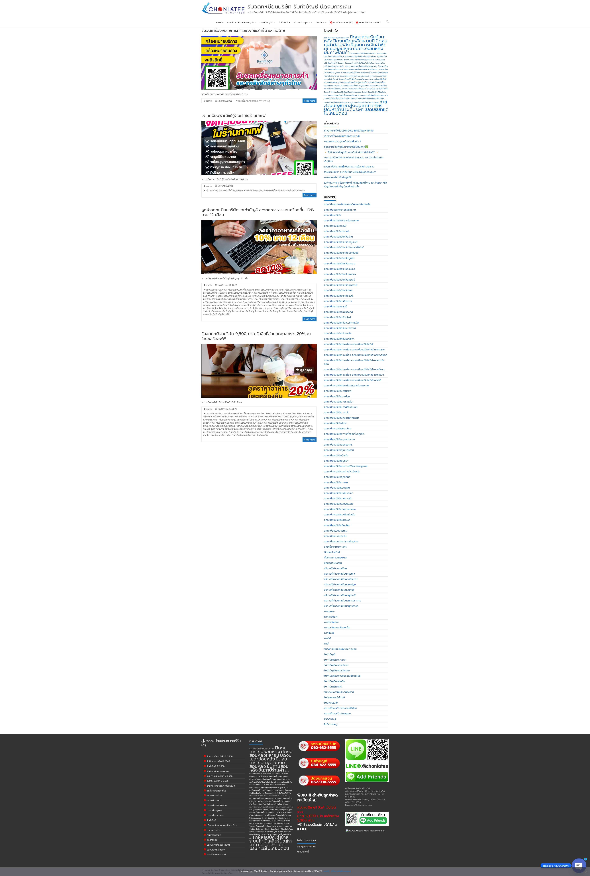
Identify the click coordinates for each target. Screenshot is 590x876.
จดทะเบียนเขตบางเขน (277, 305)
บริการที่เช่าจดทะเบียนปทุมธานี (340, 595)
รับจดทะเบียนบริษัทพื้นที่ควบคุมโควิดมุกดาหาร (265, 812)
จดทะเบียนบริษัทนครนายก (270, 296)
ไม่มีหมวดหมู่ (330, 724)
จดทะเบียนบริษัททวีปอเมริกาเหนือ (341, 323)
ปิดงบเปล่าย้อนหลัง (270, 757)
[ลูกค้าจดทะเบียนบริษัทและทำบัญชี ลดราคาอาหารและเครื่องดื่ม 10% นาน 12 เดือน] (259, 222)
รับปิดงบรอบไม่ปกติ (334, 697)
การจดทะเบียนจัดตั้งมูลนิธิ (337, 177)
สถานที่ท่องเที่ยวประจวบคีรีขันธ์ (340, 708)
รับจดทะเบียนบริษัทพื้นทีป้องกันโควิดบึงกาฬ (359, 60)
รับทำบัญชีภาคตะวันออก (257, 311)
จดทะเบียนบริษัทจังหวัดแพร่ (338, 296)
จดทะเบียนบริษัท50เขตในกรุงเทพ (268, 190)
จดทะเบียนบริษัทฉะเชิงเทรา (299, 413)
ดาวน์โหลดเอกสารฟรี (216, 854)
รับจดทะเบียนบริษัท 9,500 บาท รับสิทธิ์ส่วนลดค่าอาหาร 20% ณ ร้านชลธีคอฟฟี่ (256, 336)
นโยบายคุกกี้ (303, 851)
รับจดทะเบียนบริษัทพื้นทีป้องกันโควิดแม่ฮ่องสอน (361, 69)
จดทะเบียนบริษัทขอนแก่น (267, 289)
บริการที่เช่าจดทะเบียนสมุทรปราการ (342, 601)
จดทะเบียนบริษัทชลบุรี (335, 306)
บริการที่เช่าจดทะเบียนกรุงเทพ (339, 574)
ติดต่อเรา (320, 22)
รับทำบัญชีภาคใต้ (221, 314)
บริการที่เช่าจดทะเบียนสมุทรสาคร (341, 606)
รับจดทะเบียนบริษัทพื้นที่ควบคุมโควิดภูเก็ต (352, 82)
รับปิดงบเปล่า (331, 703)
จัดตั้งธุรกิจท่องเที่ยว (216, 790)
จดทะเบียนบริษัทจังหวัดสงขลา (340, 274)
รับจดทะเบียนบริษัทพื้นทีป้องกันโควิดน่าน (270, 779)
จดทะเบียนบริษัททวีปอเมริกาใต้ (340, 328)
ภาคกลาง (302, 429)
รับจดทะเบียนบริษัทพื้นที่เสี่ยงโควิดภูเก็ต (365, 98)
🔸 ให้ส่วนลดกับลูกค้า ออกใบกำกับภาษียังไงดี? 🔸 (351, 152)
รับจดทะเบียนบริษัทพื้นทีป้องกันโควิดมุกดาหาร (361, 66)
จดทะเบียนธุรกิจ (266, 22)
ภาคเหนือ (329, 633)
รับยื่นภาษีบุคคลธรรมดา (218, 771)
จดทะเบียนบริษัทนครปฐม (296, 296)
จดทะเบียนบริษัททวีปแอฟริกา (339, 339)
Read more (309, 100)
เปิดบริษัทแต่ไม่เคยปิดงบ (269, 846)
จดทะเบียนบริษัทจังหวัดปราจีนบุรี (341, 253)
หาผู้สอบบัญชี (266, 837)
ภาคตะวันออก (331, 622)
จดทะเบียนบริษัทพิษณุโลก (337, 428)
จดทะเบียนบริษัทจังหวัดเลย (338, 290)
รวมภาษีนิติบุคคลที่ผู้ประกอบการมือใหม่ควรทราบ (349, 167)
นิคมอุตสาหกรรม (333, 563)
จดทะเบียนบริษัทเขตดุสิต (222, 422)
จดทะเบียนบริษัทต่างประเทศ (338, 312)
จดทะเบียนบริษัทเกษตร (336, 482)
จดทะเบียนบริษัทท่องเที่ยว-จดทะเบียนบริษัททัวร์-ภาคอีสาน (354, 369)
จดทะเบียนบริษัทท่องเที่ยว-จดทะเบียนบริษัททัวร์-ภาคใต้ (352, 380)
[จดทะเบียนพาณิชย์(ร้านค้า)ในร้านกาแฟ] (259, 122)
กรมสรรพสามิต (214, 835)
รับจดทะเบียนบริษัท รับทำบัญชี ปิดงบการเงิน (299, 6)
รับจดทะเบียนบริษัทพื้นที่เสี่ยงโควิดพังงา (279, 829)
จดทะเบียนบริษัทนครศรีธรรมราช (340, 407)
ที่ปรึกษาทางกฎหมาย (262, 308)
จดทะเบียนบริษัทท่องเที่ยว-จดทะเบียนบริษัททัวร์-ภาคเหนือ (354, 375)
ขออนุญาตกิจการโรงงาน (218, 845)
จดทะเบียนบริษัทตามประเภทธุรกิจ (240, 22)
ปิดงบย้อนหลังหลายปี (354, 40)
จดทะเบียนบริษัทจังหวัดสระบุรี (293, 289)
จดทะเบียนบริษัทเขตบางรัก (257, 302)
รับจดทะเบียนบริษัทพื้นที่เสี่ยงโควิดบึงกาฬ (342, 95)
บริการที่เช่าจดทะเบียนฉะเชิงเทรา (341, 579)
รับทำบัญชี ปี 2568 (216, 766)
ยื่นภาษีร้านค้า (337, 52)
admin (209, 100)
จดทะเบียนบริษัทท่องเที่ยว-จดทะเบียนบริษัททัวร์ (250, 292)
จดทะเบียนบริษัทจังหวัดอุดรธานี (340, 285)
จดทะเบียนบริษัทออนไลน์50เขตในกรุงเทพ (346, 466)
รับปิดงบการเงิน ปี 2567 (218, 761)
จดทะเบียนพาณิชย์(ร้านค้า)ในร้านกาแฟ (233, 116)
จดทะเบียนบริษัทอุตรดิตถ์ (337, 477)
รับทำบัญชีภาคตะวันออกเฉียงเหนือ (286, 311)
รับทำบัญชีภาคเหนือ (240, 435)
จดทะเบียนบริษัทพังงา (335, 423)
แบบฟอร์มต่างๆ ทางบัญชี (370, 22)
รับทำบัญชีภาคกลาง (212, 311)
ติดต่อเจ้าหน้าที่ (332, 552)
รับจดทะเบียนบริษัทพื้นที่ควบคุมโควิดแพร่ (355, 85)
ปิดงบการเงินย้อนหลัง (268, 749)
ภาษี (326, 644)
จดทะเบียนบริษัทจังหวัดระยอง (339, 269)
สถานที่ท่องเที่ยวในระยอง (337, 713)
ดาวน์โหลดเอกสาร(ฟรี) (342, 22)
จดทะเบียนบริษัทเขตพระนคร (284, 302)
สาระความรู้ (264, 100)
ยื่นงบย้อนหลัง (338, 48)
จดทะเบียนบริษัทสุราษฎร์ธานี (339, 450)
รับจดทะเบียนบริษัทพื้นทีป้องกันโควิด (363, 53)
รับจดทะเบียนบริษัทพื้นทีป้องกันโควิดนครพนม (360, 56)
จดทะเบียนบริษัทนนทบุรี (224, 419)
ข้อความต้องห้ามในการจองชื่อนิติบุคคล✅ (346, 147)
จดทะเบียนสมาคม (215, 815)
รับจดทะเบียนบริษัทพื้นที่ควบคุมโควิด (271, 796)
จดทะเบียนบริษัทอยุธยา (291, 299)
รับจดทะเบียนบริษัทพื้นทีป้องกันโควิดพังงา (360, 63)
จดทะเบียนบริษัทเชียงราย (228, 305)
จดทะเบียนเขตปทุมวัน (299, 305)
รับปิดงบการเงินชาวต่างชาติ (339, 692)
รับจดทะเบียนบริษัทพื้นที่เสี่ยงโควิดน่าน (277, 823)
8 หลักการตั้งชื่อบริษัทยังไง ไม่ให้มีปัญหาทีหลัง (349, 131)
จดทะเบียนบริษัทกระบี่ (335, 226)
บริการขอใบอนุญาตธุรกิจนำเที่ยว (222, 825)
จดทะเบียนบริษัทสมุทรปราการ (238, 299)
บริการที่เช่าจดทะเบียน (335, 568)
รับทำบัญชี (283, 22)
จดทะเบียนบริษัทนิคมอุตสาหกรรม (341, 418)
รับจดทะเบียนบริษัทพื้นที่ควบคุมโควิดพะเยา (354, 79)
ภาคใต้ (327, 638)
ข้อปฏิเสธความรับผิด (306, 846)
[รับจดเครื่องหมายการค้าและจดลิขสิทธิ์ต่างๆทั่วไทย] (259, 37)
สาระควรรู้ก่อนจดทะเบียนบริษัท (221, 786)
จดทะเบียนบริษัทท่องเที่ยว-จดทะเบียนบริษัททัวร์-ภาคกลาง (230, 416)
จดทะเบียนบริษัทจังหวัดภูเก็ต (339, 258)
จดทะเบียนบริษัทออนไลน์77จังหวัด (342, 471)
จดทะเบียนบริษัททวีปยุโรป (337, 317)
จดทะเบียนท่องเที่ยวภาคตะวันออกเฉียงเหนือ (347, 204)
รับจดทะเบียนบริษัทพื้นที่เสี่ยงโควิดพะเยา (372, 95)
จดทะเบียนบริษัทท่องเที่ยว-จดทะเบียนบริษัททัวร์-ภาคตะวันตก (355, 355)
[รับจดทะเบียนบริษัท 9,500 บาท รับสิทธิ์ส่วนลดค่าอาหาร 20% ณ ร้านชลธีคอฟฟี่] (259, 345)
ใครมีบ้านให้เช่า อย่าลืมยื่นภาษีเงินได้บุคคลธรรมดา (350, 172)
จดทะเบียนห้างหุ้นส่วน (217, 805)
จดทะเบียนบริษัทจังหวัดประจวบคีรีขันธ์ (344, 247)
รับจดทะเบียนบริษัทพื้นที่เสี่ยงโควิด (354, 89)
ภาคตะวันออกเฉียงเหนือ (337, 627)
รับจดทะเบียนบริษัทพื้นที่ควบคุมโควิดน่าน (354, 76)
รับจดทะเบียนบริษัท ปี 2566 (220, 776)
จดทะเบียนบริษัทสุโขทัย (336, 455)
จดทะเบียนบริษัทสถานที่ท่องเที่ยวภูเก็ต (344, 434)
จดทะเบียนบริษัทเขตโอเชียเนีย (339, 515)
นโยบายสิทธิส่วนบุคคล (341, 871)
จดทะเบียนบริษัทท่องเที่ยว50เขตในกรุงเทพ (237, 296)
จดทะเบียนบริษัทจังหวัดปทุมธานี (270, 413)
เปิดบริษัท (354, 109)
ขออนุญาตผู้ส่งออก (216, 849)
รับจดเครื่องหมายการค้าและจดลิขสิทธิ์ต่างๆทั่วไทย (243, 30)
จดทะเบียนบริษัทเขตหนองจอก (226, 425)
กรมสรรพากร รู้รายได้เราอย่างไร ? (342, 141)
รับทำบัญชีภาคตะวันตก (234, 311)
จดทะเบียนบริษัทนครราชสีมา (338, 402)
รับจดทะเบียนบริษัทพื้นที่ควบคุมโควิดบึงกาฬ (268, 804)
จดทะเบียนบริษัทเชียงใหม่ (253, 305)
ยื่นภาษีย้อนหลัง (368, 48)
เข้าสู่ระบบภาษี (356, 105)
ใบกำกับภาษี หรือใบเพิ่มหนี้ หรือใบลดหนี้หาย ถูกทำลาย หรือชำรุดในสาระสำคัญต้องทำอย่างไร (355, 184)
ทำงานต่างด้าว (213, 830)
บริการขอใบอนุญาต (302, 22)
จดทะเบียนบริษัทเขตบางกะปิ (230, 302)
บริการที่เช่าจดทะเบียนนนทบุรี (339, 590)
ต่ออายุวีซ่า (212, 840)
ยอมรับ (326, 871)
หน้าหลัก (219, 22)
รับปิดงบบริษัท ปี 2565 (217, 781)
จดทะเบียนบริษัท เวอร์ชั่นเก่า (221, 743)
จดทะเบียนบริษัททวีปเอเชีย (338, 333)
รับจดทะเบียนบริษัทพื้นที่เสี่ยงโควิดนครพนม (346, 92)
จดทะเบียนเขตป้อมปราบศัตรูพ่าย (240, 429)
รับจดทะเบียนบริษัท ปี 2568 (220, 756)
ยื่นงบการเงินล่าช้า (368, 44)
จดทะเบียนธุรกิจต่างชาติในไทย (220, 190)
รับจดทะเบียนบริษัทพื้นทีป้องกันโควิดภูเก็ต (268, 787)
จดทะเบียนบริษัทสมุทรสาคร (266, 299)
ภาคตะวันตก (330, 617)
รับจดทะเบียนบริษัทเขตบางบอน (288, 308)
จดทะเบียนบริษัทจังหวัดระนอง (339, 263)
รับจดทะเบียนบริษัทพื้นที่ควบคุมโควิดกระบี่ (355, 72)
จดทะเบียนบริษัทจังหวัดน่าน (338, 237)
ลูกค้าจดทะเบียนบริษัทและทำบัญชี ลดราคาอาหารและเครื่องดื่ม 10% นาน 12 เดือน (257, 212)
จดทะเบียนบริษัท (244, 190)
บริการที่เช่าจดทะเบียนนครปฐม (340, 584)
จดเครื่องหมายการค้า (248, 100)
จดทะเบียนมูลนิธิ (214, 810)
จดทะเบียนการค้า (214, 800)
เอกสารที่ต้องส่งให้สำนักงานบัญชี (342, 136)
